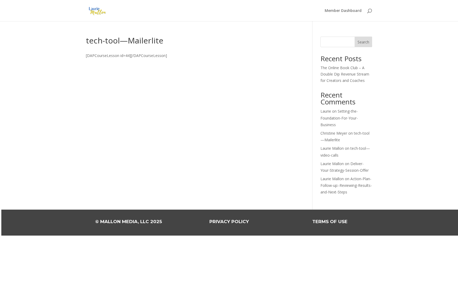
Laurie (325, 111)
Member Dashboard (343, 11)
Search (363, 42)
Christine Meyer (333, 133)
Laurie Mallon (332, 148)
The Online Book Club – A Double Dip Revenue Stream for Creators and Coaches (344, 74)
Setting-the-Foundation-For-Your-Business (339, 118)
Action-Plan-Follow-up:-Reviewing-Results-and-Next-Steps (346, 185)
